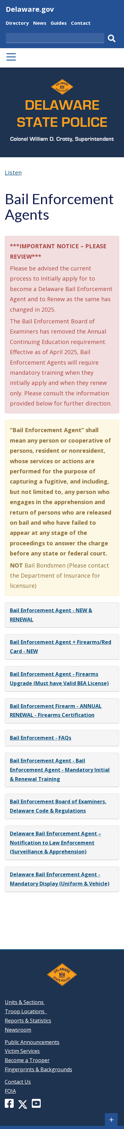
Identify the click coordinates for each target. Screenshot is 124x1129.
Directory (17, 23)
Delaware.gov (30, 9)
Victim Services (22, 1051)
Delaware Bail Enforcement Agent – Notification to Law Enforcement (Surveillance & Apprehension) (55, 842)
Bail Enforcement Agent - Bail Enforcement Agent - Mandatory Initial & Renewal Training (60, 769)
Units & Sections (25, 1002)
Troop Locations (26, 1011)
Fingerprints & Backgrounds (38, 1069)
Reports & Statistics (28, 1020)
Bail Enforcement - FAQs (40, 737)
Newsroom (18, 1029)
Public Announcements (32, 1042)
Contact (81, 23)
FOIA (10, 1090)
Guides (59, 23)
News (39, 23)
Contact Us (18, 1081)
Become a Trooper (27, 1060)
